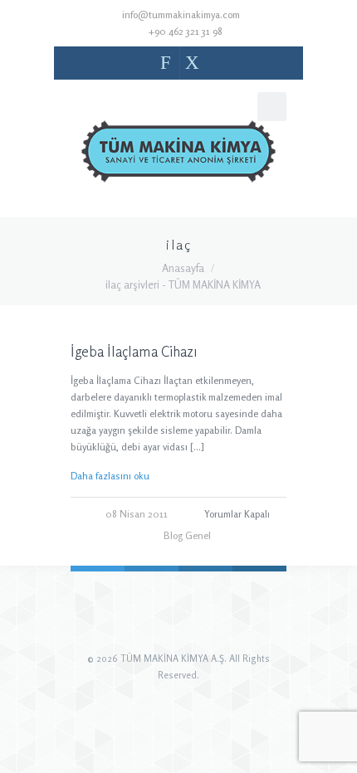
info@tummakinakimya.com (181, 14)
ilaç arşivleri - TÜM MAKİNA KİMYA (183, 284)
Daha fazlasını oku (110, 475)
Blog (173, 535)
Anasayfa (183, 268)
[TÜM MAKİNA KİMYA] (178, 154)
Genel (198, 535)
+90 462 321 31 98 (185, 31)
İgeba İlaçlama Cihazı (134, 351)
